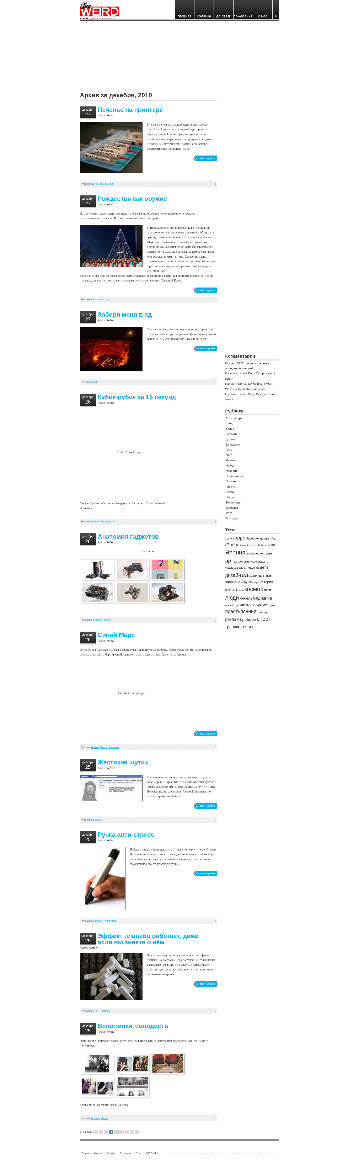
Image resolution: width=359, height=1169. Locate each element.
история (266, 582)
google (264, 538)
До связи (111, 1153)
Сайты (230, 492)
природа (262, 612)
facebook (253, 538)
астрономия (242, 561)
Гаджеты (97, 619)
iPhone (232, 544)
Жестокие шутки (123, 762)
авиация (250, 553)
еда (247, 574)
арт (229, 561)
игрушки (247, 582)
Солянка (98, 1153)
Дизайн (230, 439)
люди (232, 598)
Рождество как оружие (132, 198)
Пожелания (125, 1153)
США (272, 545)
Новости (96, 819)
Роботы (231, 486)
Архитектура (234, 418)
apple (240, 538)
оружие (260, 605)
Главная (86, 1153)
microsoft (254, 545)
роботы (249, 619)
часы (250, 626)
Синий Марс (116, 634)
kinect (244, 545)
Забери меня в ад (125, 314)
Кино (229, 455)
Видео (95, 521)
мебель (246, 598)
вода (256, 568)
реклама (233, 619)
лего (267, 590)
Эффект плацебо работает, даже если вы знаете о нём (148, 939)
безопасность (259, 561)
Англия (265, 545)
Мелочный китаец (260, 383)
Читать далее (206, 158)
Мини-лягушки (255, 389)
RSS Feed (151, 1153)
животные (262, 575)
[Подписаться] (276, 9)
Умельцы (232, 507)
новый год (231, 605)
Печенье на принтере (130, 109)
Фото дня (232, 518)
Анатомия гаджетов (128, 536)
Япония (235, 552)
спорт (263, 619)
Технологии (107, 183)
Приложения (234, 476)
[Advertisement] (179, 53)
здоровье (232, 582)
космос (253, 589)
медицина (262, 598)
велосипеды (245, 567)
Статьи (106, 299)
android (229, 538)
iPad (273, 538)
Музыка (231, 460)
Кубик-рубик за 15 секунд (137, 397)
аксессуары (264, 553)
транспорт (235, 627)
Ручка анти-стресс (126, 834)
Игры (229, 449)
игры (256, 582)
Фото (94, 382)
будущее (230, 567)
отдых (271, 605)
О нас (138, 1153)
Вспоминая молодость (133, 1025)
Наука (94, 183)
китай (231, 589)
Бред (229, 423)
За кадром (233, 444)
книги (240, 590)
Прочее (95, 299)
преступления (240, 611)
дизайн (233, 575)
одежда (246, 605)
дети (264, 567)
